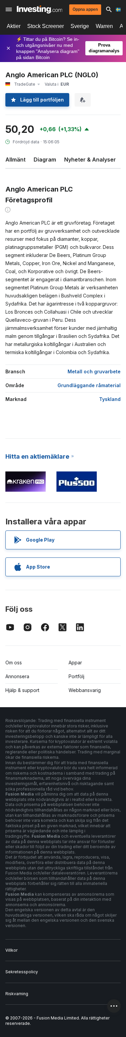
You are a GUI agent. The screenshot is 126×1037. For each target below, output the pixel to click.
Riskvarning (16, 993)
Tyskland (110, 399)
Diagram (45, 159)
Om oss (13, 662)
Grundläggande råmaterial (89, 385)
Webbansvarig (85, 690)
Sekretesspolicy (21, 971)
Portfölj (76, 676)
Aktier (13, 26)
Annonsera (17, 676)
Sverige (80, 26)
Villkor (11, 950)
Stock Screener (45, 26)
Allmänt (15, 159)
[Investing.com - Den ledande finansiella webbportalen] (39, 9)
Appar (75, 662)
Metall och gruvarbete (94, 371)
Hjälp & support (22, 690)
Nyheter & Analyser (90, 159)
